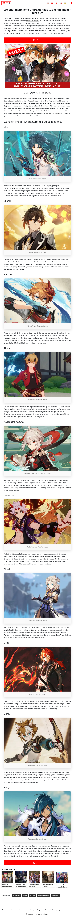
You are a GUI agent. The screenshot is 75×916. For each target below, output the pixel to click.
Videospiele (55, 895)
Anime (25, 895)
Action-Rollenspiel (32, 21)
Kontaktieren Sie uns (9, 910)
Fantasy (32, 895)
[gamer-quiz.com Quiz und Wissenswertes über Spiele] (6, 3)
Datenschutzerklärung (26, 910)
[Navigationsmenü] (71, 3)
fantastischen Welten (52, 113)
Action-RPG (16, 895)
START (37, 40)
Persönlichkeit (43, 895)
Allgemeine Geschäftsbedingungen (49, 910)
